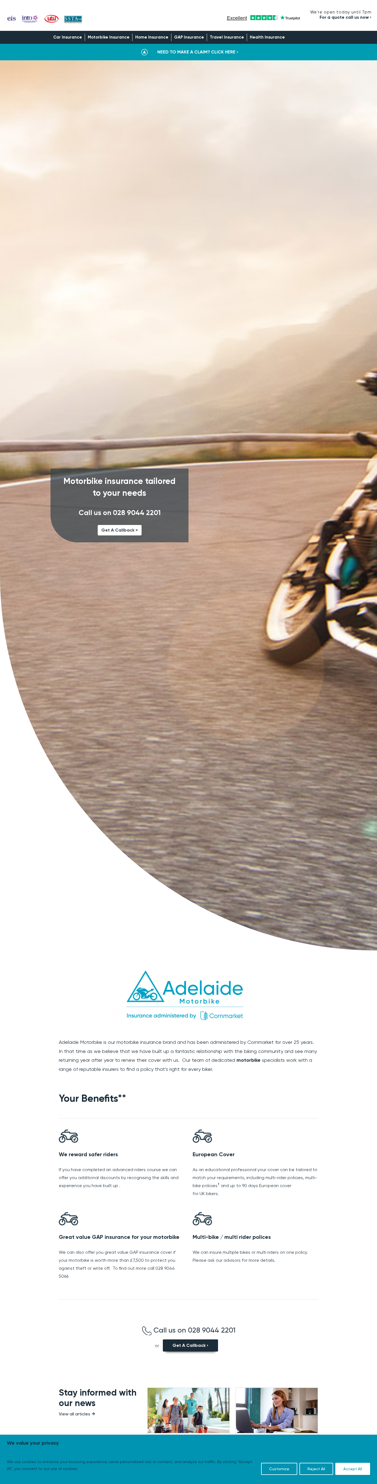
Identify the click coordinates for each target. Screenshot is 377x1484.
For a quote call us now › (345, 17)
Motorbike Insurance (108, 37)
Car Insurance (67, 37)
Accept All (352, 1469)
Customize (279, 1469)
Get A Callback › (190, 1345)
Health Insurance (267, 37)
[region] (188, 1459)
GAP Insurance (189, 37)
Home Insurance (151, 37)
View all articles (74, 1414)
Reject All (316, 1469)
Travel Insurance (227, 37)
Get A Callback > (119, 530)
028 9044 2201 (137, 512)
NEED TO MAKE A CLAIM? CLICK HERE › (197, 52)
